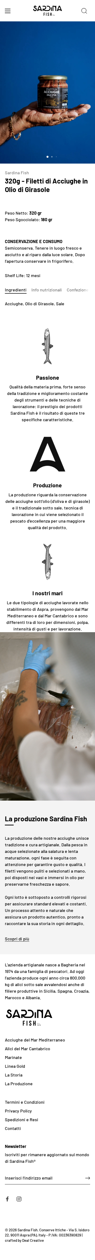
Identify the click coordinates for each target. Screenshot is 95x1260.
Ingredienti (16, 289)
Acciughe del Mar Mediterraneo (35, 1039)
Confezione (78, 289)
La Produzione (19, 1083)
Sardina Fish (17, 172)
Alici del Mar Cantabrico (27, 1048)
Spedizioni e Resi (21, 1119)
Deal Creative (33, 1240)
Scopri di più (17, 938)
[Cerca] (84, 11)
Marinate (13, 1057)
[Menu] (7, 11)
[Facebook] (7, 1198)
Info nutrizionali (46, 289)
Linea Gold (15, 1066)
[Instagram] (19, 1198)
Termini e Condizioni (25, 1102)
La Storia (13, 1074)
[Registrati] (87, 1178)
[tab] (18, 290)
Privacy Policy (18, 1110)
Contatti (13, 1128)
